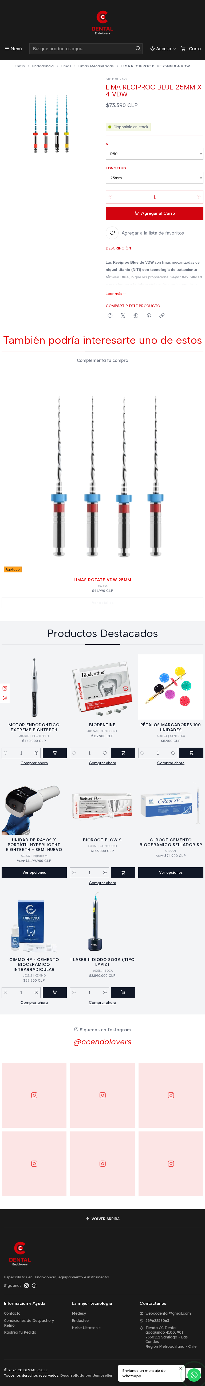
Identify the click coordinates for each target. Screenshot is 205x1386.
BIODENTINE (102, 725)
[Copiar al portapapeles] (161, 316)
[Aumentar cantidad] (198, 196)
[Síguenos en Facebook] (34, 1285)
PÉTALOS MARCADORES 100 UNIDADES (170, 727)
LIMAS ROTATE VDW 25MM (102, 579)
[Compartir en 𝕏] (123, 316)
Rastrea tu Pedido (20, 1332)
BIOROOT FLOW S (102, 840)
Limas (66, 66)
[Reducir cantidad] (110, 196)
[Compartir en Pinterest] (148, 316)
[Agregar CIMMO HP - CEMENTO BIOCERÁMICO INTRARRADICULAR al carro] (55, 992)
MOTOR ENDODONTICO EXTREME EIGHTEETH (34, 727)
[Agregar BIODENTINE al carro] (123, 753)
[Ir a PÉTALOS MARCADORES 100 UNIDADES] (170, 687)
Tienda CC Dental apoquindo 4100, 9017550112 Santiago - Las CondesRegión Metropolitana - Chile (170, 1337)
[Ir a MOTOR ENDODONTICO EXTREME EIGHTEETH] (34, 687)
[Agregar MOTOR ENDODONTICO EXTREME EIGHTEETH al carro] (55, 753)
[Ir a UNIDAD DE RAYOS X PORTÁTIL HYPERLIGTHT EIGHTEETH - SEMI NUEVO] (34, 802)
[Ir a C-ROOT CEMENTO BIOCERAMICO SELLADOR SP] (170, 802)
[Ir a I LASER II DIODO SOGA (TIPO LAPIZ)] (102, 921)
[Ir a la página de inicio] (102, 22)
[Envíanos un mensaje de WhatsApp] (194, 1375)
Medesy (79, 1313)
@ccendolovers (102, 1042)
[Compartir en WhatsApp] (136, 316)
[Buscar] (138, 48)
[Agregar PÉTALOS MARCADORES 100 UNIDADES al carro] (191, 753)
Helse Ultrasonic (86, 1327)
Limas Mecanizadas (96, 66)
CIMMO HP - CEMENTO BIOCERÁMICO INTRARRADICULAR (34, 964)
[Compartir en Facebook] (110, 316)
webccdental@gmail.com (168, 1313)
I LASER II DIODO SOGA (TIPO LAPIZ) (102, 962)
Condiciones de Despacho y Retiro (29, 1323)
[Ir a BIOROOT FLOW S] (102, 802)
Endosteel (80, 1320)
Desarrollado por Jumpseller (86, 1375)
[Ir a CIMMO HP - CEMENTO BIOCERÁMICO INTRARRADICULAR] (34, 921)
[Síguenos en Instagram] (26, 1285)
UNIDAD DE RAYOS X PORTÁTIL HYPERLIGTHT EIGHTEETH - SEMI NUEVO (34, 845)
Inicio (20, 66)
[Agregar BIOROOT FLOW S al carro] (123, 872)
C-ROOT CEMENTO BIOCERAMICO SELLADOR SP (171, 842)
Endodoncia (43, 66)
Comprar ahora (34, 762)
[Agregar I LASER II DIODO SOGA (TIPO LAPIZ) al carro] (123, 992)
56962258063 (157, 1320)
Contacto (12, 1313)
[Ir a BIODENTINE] (102, 687)
